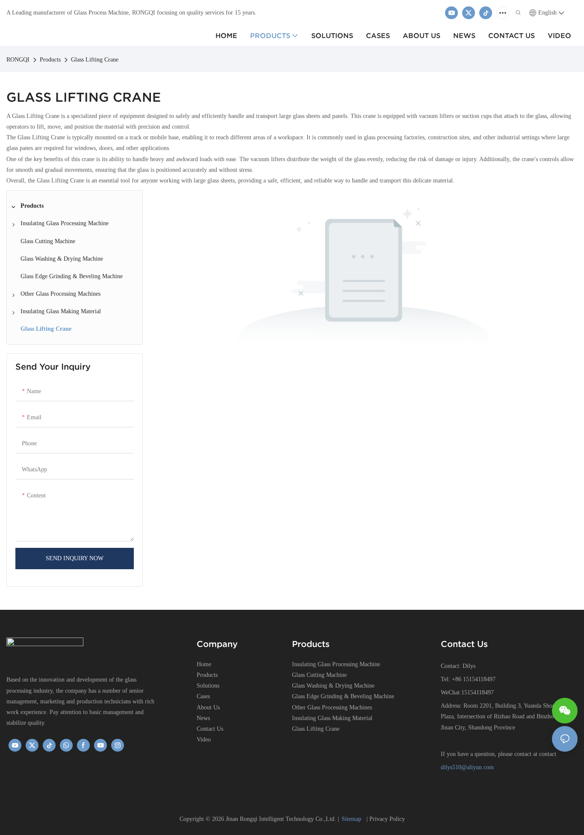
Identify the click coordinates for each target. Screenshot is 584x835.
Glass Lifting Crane (94, 59)
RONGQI (17, 59)
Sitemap (352, 819)
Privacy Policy (387, 819)
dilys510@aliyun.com (467, 767)
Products (50, 59)
